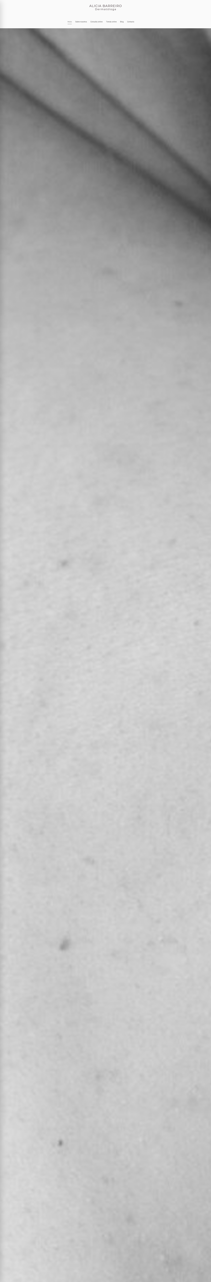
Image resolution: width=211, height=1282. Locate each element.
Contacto (130, 22)
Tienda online (111, 22)
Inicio (70, 22)
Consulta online (96, 22)
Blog (122, 22)
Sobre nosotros (81, 22)
